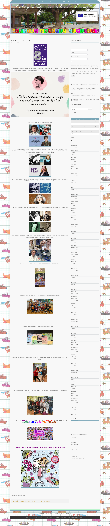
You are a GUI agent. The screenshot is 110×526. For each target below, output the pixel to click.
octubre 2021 (74, 198)
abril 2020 (73, 240)
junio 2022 (73, 180)
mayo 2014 (73, 386)
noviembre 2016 (74, 321)
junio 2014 (73, 384)
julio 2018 (73, 277)
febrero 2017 (73, 314)
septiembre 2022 (74, 175)
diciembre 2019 (74, 247)
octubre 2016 (74, 324)
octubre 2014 (74, 375)
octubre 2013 (74, 400)
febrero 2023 (73, 164)
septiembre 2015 (74, 351)
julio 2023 (73, 152)
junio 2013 (73, 407)
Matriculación (74, 449)
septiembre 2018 (74, 275)
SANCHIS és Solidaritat (45, 501)
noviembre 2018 (74, 270)
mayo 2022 (73, 182)
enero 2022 (73, 192)
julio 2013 (73, 405)
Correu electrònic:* (75, 56)
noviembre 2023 (74, 145)
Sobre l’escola (40, 2)
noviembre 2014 (74, 372)
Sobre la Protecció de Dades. (60, 517)
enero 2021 (73, 219)
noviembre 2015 (74, 347)
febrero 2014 (73, 393)
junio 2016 (73, 331)
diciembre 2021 (74, 194)
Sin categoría (19, 494)
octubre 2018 (74, 273)
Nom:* (72, 48)
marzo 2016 (73, 337)
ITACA (69, 2)
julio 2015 (73, 354)
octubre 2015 (74, 349)
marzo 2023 (73, 161)
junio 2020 (73, 236)
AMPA (64, 2)
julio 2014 (73, 382)
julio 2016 (73, 328)
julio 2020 (73, 233)
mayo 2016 (73, 333)
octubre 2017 (74, 298)
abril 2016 (73, 335)
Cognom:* (73, 52)
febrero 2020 (73, 245)
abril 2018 (73, 284)
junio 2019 (73, 259)
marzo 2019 (73, 266)
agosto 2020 (73, 231)
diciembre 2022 (74, 168)
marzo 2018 (73, 287)
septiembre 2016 (74, 326)
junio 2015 (73, 356)
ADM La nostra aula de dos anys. (75, 517)
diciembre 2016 (74, 319)
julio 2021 (73, 205)
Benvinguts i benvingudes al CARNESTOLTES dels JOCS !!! (26, 501)
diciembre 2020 (74, 222)
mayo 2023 (73, 157)
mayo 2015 (73, 358)
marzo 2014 (73, 391)
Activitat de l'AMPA (75, 444)
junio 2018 (73, 280)
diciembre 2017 (74, 293)
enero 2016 (73, 342)
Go (89, 109)
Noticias (73, 454)
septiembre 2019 (74, 254)
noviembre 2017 (74, 296)
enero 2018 (73, 291)
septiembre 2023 (74, 150)
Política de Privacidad (37, 517)
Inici (33, 2)
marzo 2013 (73, 414)
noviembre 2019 (74, 249)
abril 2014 (73, 388)
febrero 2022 (73, 189)
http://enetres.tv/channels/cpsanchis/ (79, 434)
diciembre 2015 (74, 344)
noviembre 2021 (74, 196)
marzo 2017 (73, 312)
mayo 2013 (73, 409)
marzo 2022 (73, 187)
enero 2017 (73, 317)
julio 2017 (73, 303)
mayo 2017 (73, 307)
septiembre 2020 (74, 229)
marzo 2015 (73, 363)
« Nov (72, 137)
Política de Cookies (48, 517)
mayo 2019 (73, 261)
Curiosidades (74, 447)
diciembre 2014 (74, 370)
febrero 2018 (73, 289)
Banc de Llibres (49, 2)
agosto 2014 (73, 379)
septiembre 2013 (74, 402)
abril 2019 (73, 263)
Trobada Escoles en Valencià (77, 458)
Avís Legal (75, 2)
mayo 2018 (73, 282)
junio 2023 (73, 154)
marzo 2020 (73, 242)
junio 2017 (73, 305)
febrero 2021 (73, 217)
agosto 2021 (73, 203)
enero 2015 (73, 368)
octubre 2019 (74, 252)
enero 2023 (73, 166)
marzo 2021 (73, 215)
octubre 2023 (74, 148)
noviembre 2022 (74, 171)
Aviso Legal (28, 517)
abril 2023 (73, 159)
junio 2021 (73, 208)
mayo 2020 (73, 238)
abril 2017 (73, 310)
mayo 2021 (73, 210)
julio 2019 (73, 256)
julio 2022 (73, 178)
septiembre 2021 (74, 201)
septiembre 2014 (74, 377)
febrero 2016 (73, 340)
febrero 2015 (73, 365)
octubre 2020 (74, 226)
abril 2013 (73, 412)
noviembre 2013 (74, 398)
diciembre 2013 (74, 395)
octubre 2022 (74, 173)
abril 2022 (73, 185)
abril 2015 (73, 361)
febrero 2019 (73, 268)
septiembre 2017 (74, 300)
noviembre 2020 (74, 224)
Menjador (58, 2)
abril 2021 (73, 212)
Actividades (73, 442)
